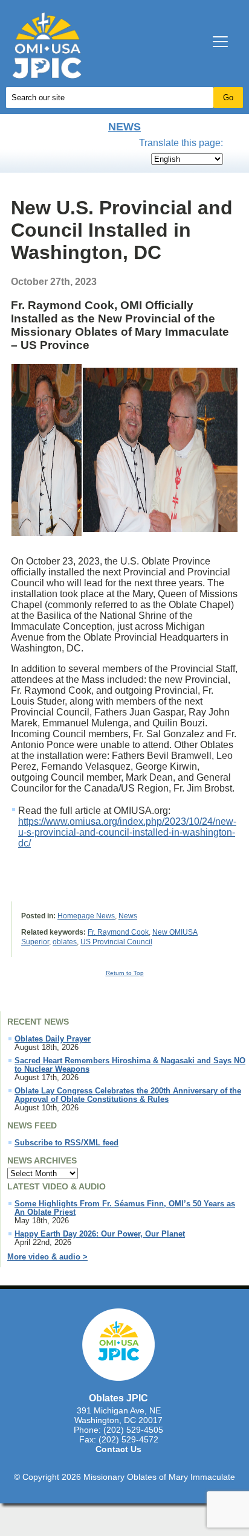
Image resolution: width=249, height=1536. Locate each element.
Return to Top (125, 973)
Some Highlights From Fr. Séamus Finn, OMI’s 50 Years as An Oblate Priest (125, 1208)
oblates (65, 942)
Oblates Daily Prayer (53, 1039)
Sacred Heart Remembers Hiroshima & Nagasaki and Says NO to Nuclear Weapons (130, 1065)
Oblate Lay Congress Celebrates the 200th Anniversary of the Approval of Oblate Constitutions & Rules (128, 1095)
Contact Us (118, 1449)
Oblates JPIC (118, 1397)
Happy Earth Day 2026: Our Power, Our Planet (100, 1234)
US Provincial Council (116, 942)
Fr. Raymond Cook (118, 932)
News (124, 126)
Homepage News (86, 916)
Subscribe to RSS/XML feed (66, 1143)
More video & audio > (47, 1257)
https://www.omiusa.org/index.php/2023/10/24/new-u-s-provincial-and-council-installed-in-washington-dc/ (127, 832)
